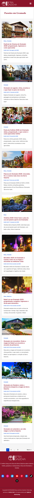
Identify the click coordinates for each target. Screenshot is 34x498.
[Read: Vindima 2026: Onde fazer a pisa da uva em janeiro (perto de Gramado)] (17, 203)
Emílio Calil (12, 492)
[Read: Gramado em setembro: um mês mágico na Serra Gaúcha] (17, 414)
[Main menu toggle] (30, 3)
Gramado (9, 41)
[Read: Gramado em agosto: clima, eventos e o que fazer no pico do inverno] (17, 73)
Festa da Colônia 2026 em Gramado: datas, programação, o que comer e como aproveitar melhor (16, 132)
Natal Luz (9, 296)
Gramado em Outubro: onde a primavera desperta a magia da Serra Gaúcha (16, 387)
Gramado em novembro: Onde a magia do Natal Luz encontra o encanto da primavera (15, 343)
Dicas (5, 41)
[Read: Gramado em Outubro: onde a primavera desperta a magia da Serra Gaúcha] (17, 370)
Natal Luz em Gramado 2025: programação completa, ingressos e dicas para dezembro (16, 301)
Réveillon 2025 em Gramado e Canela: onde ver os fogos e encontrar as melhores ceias (14, 259)
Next (29, 449)
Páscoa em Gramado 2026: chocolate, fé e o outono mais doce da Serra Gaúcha (17, 175)
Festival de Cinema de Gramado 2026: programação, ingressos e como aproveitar (15, 46)
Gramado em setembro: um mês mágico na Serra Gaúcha (15, 430)
